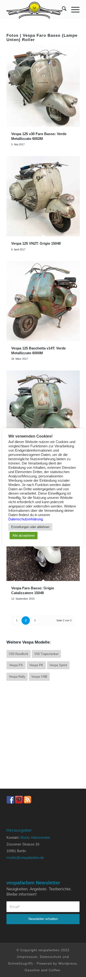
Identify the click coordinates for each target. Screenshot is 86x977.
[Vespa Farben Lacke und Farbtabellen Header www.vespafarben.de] (35, 9)
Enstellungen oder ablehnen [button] (30, 527)
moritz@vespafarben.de (25, 858)
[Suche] (61, 9)
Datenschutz (50, 957)
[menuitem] (61, 9)
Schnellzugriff (20, 963)
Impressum (28, 957)
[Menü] (73, 9)
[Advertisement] (43, 738)
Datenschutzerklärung (25, 519)
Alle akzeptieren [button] (23, 535)
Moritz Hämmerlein (35, 837)
